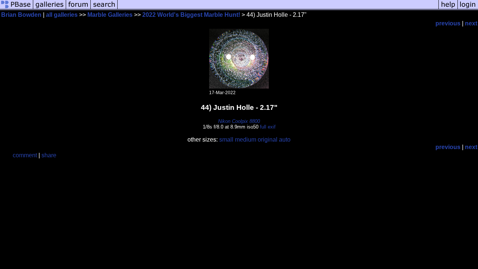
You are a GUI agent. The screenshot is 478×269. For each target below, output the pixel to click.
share (48, 155)
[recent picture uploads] (49, 8)
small (226, 139)
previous (447, 23)
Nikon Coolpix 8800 (239, 121)
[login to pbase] (468, 8)
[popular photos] (278, 8)
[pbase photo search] (104, 8)
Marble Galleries (110, 15)
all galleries (62, 15)
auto (285, 139)
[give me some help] (448, 8)
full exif (268, 127)
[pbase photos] (16, 8)
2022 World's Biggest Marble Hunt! (191, 15)
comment (25, 155)
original (267, 139)
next (471, 23)
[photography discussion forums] (78, 8)
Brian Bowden (21, 15)
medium (245, 139)
